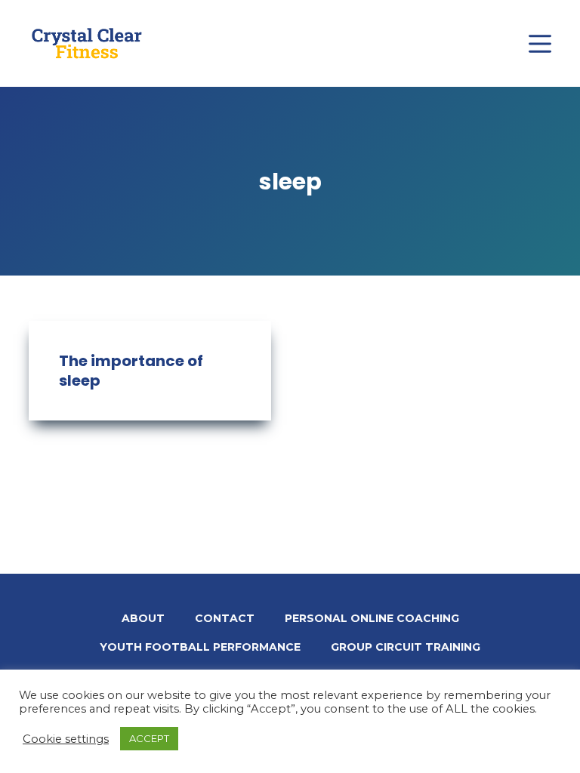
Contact (225, 618)
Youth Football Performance (200, 647)
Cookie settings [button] (66, 739)
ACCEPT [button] (149, 738)
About (143, 618)
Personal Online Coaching (372, 618)
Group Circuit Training (405, 647)
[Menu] (540, 43)
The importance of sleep (131, 370)
